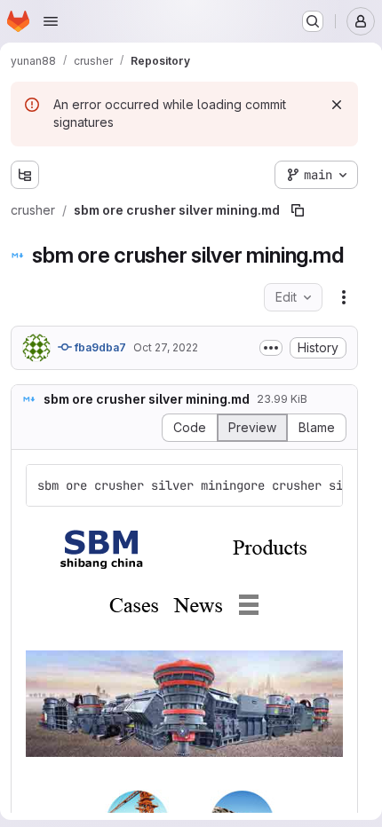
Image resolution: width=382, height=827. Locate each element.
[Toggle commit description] (271, 348)
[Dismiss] (336, 104)
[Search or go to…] (312, 21)
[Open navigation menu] (50, 21)
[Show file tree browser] (25, 175)
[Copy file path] (297, 210)
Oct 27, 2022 (165, 347)
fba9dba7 (99, 347)
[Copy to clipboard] (321, 485)
